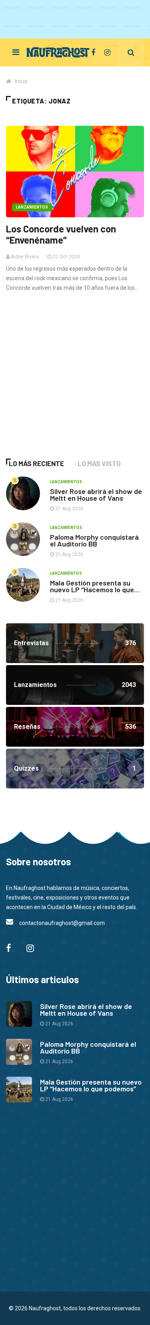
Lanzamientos (32, 207)
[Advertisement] (66, 386)
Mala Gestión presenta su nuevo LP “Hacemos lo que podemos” (92, 589)
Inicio (21, 81)
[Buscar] (131, 52)
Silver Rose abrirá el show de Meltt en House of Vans (96, 494)
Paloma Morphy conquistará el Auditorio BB (94, 540)
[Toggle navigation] (16, 52)
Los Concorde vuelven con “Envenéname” (61, 234)
